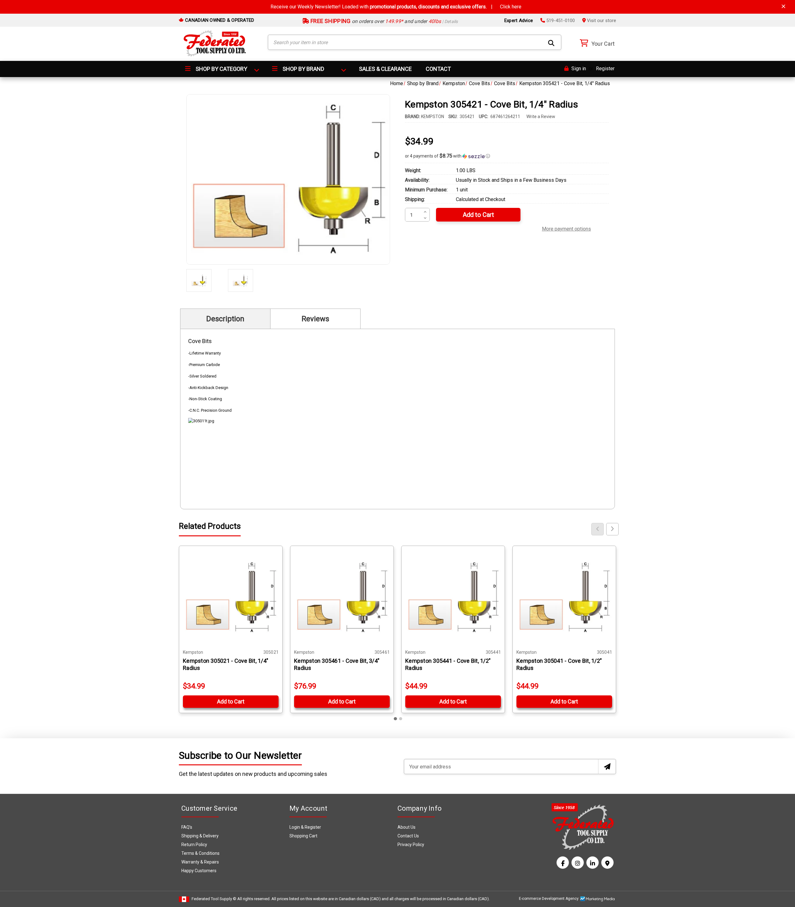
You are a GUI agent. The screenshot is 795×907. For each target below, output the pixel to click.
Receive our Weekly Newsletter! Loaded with (395, 7)
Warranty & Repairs (200, 861)
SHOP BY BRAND (302, 69)
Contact (438, 69)
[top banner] (783, 6)
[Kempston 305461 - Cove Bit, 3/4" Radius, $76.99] (341, 597)
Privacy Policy (411, 844)
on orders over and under (383, 21)
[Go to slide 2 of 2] (400, 718)
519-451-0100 (560, 20)
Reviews (315, 318)
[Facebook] (562, 862)
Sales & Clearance (385, 69)
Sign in (578, 68)
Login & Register (305, 827)
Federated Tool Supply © (214, 898)
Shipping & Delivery (200, 835)
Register (605, 68)
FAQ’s (186, 827)
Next (612, 529)
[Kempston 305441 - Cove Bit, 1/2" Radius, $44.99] (453, 597)
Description (225, 318)
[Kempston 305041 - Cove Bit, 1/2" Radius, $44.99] (564, 597)
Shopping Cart (303, 835)
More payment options (566, 228)
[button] (507, 156)
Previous (597, 529)
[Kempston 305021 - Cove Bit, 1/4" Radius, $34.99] (230, 597)
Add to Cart (230, 701)
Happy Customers (198, 870)
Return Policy (194, 844)
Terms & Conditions (200, 853)
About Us (407, 827)
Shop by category (220, 69)
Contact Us (408, 835)
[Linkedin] (592, 862)
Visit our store (601, 20)
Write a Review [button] (540, 116)
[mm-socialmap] (607, 862)
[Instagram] (577, 862)
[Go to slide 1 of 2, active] (395, 718)
